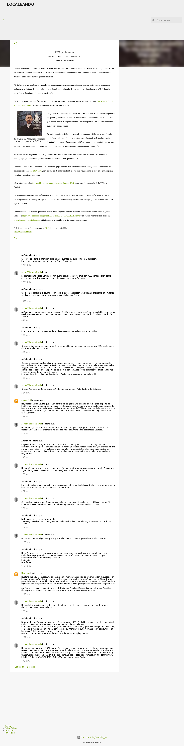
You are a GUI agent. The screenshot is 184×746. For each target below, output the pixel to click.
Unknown (25, 573)
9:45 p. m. (25, 457)
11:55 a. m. (26, 542)
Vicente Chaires (36, 171)
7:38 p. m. (25, 335)
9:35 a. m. (25, 611)
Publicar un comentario (24, 667)
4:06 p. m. (25, 352)
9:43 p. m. (25, 433)
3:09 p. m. (25, 527)
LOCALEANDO (20, 4)
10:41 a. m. (26, 282)
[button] (15, 43)
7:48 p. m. (25, 661)
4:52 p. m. (25, 378)
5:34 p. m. (25, 393)
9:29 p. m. (25, 416)
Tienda (8, 726)
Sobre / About (11, 728)
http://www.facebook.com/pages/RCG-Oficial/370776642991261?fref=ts (51, 216)
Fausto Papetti (26, 105)
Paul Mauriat (102, 101)
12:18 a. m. (26, 637)
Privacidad (10, 733)
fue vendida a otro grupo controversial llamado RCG (53, 183)
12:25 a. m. (26, 594)
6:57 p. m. (25, 491)
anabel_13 (26, 400)
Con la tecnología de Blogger (93, 737)
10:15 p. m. (26, 301)
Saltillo (27, 232)
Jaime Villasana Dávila (31, 272)
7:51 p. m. (25, 508)
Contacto (9, 730)
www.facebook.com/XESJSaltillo (27, 220)
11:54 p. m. (26, 566)
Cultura (18, 232)
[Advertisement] (67, 24)
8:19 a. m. (25, 320)
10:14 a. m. (26, 265)
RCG (47, 228)
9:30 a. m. (25, 474)
